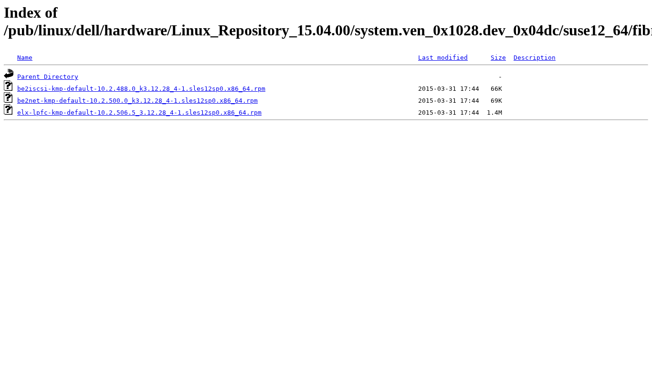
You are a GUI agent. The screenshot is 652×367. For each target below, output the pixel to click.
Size (498, 57)
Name (24, 57)
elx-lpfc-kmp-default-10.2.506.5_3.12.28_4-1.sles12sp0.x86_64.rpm (139, 112)
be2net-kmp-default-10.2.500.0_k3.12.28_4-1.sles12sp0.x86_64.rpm (137, 100)
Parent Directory (47, 76)
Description (535, 57)
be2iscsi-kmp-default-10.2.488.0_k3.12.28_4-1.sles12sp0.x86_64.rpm (141, 88)
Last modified (443, 57)
